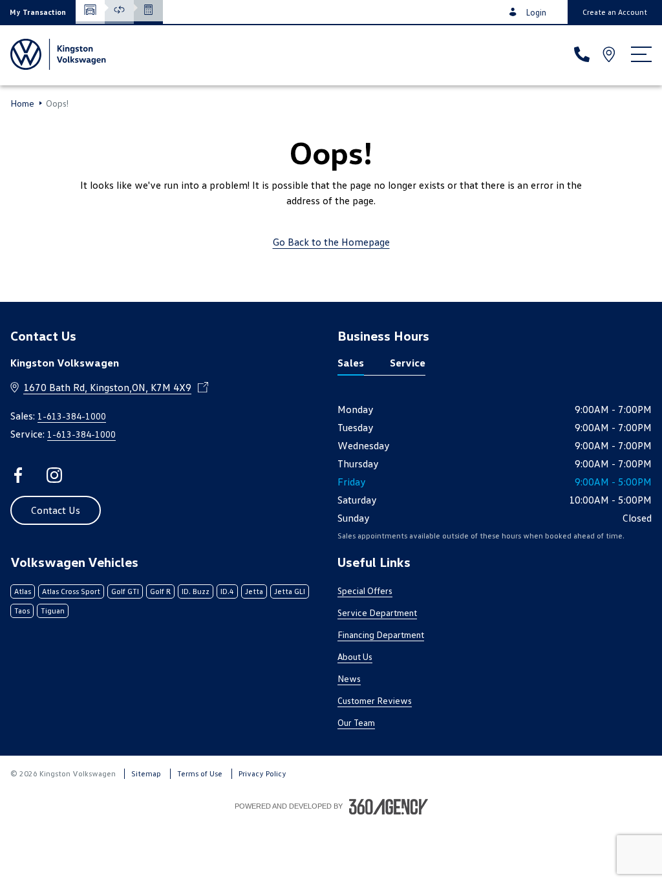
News (349, 678)
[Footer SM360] (388, 806)
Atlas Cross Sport (71, 591)
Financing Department (380, 634)
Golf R (160, 591)
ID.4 (227, 591)
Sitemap (146, 773)
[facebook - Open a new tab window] (18, 475)
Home (22, 103)
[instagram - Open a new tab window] (54, 475)
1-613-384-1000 (71, 415)
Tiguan (53, 610)
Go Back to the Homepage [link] (331, 241)
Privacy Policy (262, 773)
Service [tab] (407, 362)
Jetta (254, 591)
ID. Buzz (195, 591)
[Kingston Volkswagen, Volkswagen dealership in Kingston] (58, 54)
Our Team (356, 722)
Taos (22, 610)
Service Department (377, 612)
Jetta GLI (289, 591)
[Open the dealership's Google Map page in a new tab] (610, 54)
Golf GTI (125, 591)
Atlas (22, 591)
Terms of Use (199, 773)
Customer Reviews (374, 700)
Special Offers (364, 590)
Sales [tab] (350, 362)
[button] (38, 12)
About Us (354, 656)
